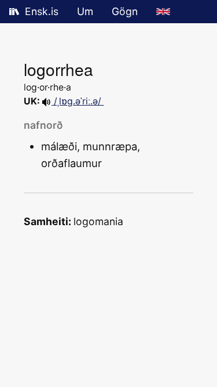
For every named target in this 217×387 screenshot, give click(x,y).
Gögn (125, 11)
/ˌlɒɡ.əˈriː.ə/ (78, 101)
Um (85, 11)
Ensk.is (41, 11)
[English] (163, 11)
